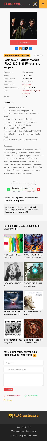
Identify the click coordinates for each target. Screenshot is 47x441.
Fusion (33, 286)
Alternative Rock (28, 91)
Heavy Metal (28, 257)
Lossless (24, 55)
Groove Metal (8, 314)
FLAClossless (14, 3)
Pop (5, 286)
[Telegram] (23, 48)
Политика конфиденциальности (23, 436)
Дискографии (12, 55)
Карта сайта (31, 431)
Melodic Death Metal (21, 314)
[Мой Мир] (30, 48)
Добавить (8, 389)
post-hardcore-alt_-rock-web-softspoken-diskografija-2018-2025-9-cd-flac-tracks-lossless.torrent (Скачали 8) (22, 209)
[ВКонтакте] (16, 48)
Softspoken (26, 84)
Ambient (27, 286)
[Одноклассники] (20, 48)
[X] (26, 48)
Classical (27, 314)
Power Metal (38, 257)
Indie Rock (7, 257)
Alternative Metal (30, 343)
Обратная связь (17, 431)
